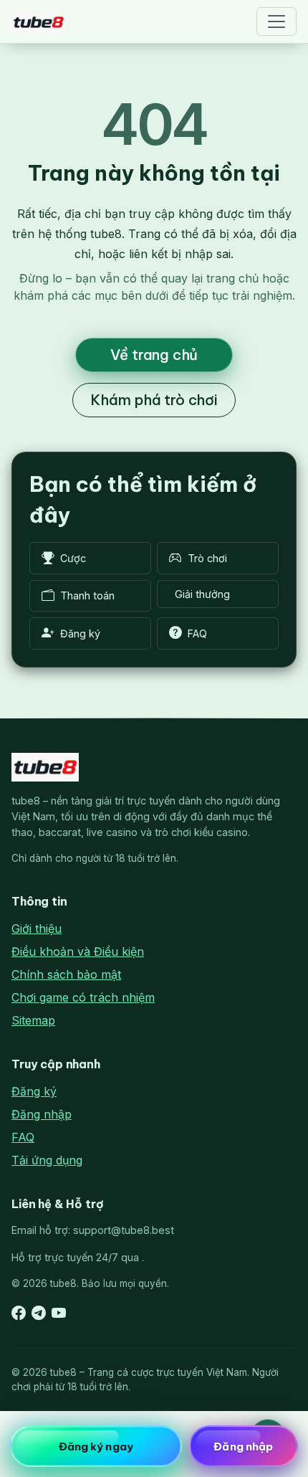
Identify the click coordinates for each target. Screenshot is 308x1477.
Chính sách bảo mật (66, 974)
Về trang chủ (154, 355)
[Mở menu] (276, 21)
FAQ (22, 1137)
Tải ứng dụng (46, 1160)
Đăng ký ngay (96, 1446)
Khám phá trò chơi (154, 400)
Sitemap (33, 1020)
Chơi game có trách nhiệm (83, 997)
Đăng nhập (41, 1114)
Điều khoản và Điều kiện (77, 951)
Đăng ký (34, 1091)
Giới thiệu (36, 928)
